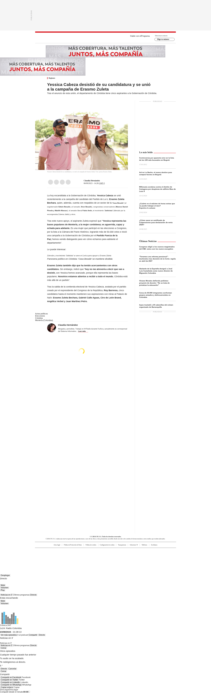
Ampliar (123, 105)
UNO (93, 554)
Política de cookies (91, 545)
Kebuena (148, 554)
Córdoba (39, 318)
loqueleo (131, 558)
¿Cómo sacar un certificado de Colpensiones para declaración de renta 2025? (156, 222)
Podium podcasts (99, 558)
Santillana (99, 550)
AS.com (132, 550)
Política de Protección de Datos (73, 545)
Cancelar (12, 669)
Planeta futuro (138, 554)
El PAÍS (76, 550)
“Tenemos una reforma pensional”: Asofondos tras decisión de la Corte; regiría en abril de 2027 (157, 259)
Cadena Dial (119, 554)
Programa (145, 36)
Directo (33, 595)
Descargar (4, 690)
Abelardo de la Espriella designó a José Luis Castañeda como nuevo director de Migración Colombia (156, 271)
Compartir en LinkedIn (10, 682)
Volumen (4, 588)
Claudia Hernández (92, 181)
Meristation (143, 558)
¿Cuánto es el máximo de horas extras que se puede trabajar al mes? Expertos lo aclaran (157, 206)
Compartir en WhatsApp (11, 685)
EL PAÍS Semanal (128, 554)
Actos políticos (41, 314)
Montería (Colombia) (44, 320)
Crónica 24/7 (5, 625)
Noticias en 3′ (6, 595)
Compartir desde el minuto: (14, 692)
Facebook (50, 182)
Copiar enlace (7, 687)
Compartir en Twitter (9, 680)
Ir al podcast (22, 635)
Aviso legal (57, 545)
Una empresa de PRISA (56, 553)
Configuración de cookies (107, 545)
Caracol (149, 550)
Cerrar (3, 648)
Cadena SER (124, 550)
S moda (120, 558)
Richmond (76, 558)
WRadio (105, 38)
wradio (100, 554)
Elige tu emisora (163, 39)
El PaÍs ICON (110, 558)
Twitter (56, 182)
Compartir (33, 635)
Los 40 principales (87, 550)
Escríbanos (154, 545)
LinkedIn (62, 182)
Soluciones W (134, 545)
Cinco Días (110, 554)
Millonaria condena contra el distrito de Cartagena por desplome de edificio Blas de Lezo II (157, 189)
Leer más (82, 331)
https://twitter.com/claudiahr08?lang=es (101, 180)
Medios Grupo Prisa (56, 559)
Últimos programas (21, 595)
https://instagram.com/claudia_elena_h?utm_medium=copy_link (104, 180)
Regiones (52, 78)
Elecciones (40, 316)
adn (141, 550)
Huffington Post (80, 554)
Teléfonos (144, 545)
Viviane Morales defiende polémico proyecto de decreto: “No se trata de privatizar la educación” (154, 283)
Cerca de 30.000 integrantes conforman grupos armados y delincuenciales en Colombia (155, 295)
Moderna (88, 558)
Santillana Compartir (112, 550)
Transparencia (122, 545)
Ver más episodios (9, 635)
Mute (3, 585)
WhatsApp (68, 182)
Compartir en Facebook (11, 677)
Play (3, 590)
